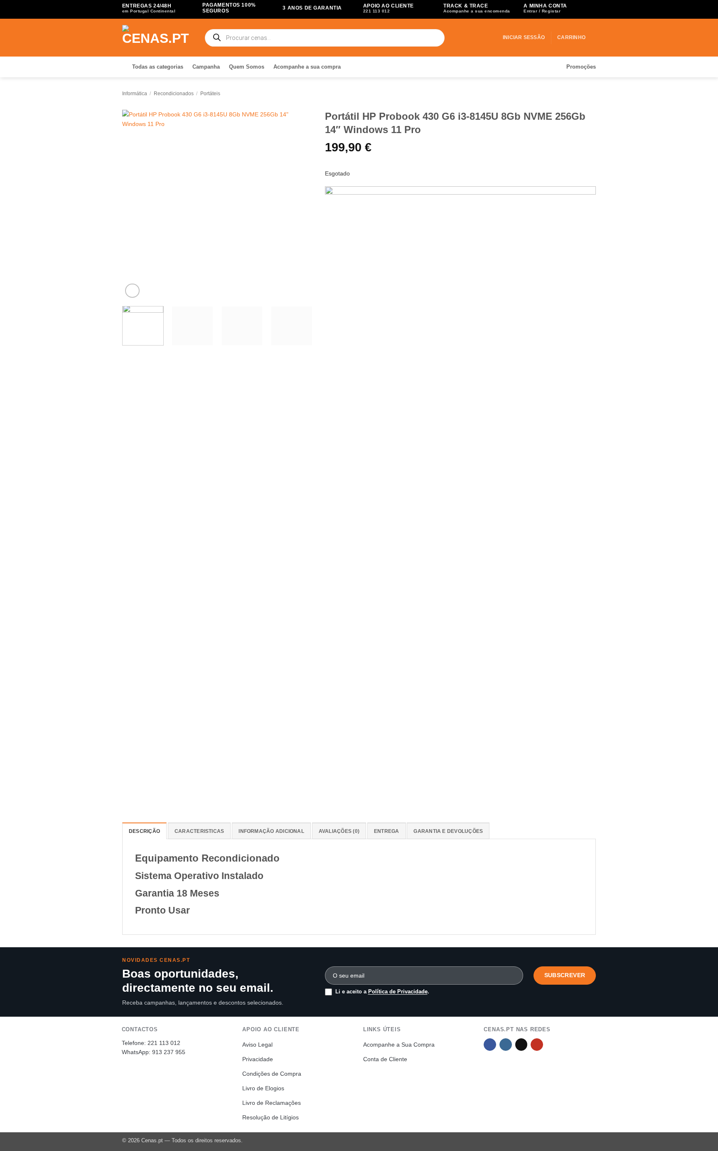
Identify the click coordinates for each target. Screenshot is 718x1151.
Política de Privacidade (398, 991)
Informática (134, 93)
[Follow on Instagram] (505, 1044)
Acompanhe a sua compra (307, 67)
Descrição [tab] (144, 831)
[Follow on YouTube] (537, 1044)
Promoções (581, 67)
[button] (524, 37)
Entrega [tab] (386, 831)
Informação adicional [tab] (271, 831)
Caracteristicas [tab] (199, 831)
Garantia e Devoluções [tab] (448, 831)
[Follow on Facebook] (490, 1044)
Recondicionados (174, 93)
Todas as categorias (157, 67)
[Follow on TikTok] (521, 1044)
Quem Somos (246, 67)
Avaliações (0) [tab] (339, 831)
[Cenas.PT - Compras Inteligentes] (156, 37)
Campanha (206, 67)
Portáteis (210, 93)
